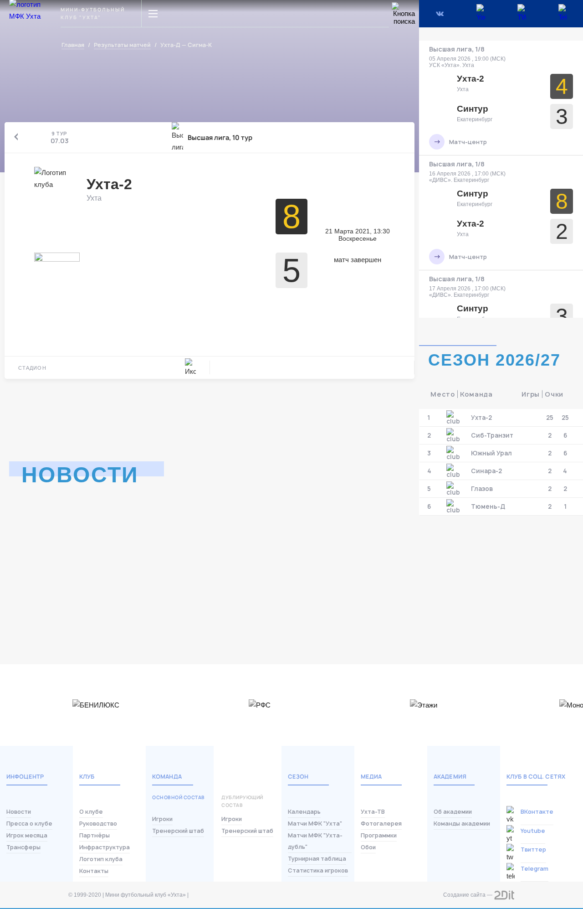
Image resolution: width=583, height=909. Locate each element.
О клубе (91, 812)
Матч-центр (468, 142)
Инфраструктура (104, 847)
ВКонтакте (537, 812)
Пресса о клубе (29, 823)
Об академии (453, 812)
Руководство (98, 823)
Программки (379, 835)
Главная (72, 45)
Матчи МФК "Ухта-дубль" (315, 841)
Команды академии (462, 823)
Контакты (93, 871)
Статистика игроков (318, 870)
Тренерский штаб (178, 831)
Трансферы (23, 847)
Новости (18, 812)
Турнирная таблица (317, 859)
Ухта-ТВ (373, 812)
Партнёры (94, 835)
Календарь (304, 812)
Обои (368, 847)
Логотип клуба (101, 859)
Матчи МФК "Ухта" (315, 823)
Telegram (534, 869)
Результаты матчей (122, 45)
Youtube (533, 831)
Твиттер (533, 849)
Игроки (162, 819)
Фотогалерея (381, 823)
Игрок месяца (26, 835)
